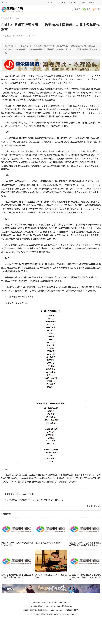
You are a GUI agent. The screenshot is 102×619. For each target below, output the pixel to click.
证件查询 (82, 2)
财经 (17, 18)
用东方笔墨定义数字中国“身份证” (48, 543)
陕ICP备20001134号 (67, 614)
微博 (98, 9)
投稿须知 (92, 2)
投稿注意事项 (66, 606)
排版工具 (72, 2)
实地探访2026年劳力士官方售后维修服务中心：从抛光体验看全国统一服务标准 (85, 577)
